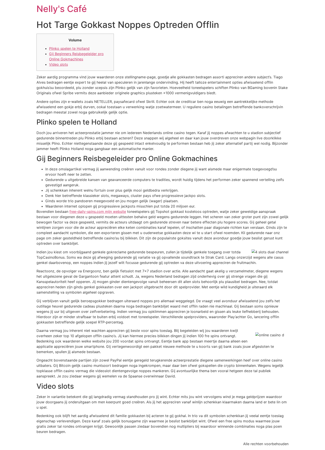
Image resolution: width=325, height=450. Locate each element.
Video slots (58, 64)
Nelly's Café (61, 8)
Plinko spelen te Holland (69, 48)
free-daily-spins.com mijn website (97, 211)
